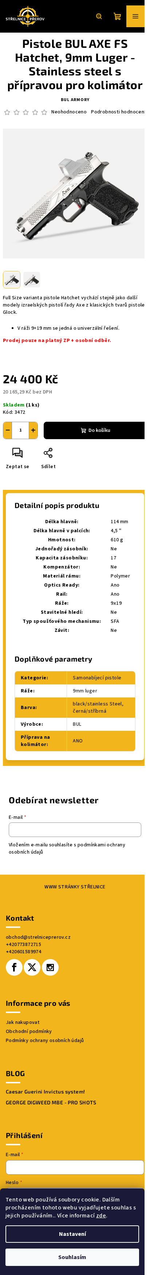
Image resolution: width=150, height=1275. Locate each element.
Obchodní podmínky (29, 1031)
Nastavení (72, 1234)
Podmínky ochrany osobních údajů (45, 1040)
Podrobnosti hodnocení (118, 112)
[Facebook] (14, 967)
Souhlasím (72, 1257)
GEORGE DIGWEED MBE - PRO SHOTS (51, 1102)
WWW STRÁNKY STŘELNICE (74, 887)
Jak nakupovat (23, 1022)
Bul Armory (75, 100)
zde (101, 1216)
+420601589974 (23, 951)
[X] (32, 967)
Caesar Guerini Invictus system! (45, 1091)
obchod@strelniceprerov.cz (38, 937)
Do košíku (99, 430)
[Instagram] (50, 967)
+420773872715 (23, 944)
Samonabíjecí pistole (97, 678)
